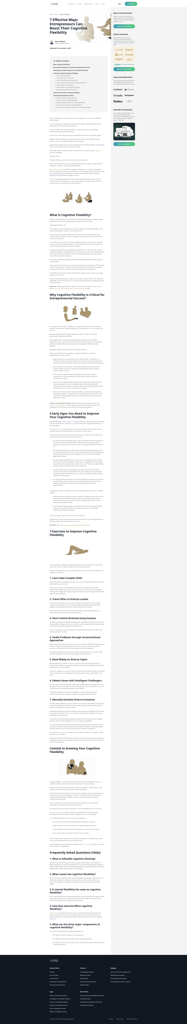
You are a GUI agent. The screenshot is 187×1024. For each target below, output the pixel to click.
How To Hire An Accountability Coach (120, 972)
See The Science (54, 975)
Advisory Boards (88, 4)
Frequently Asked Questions (57, 985)
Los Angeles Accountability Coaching (60, 999)
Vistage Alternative (85, 999)
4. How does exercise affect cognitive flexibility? (69, 105)
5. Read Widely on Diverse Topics (64, 85)
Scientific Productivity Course (88, 982)
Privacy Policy (120, 1019)
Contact (111, 1019)
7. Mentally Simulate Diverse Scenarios (66, 90)
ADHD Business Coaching (117, 975)
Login (119, 4)
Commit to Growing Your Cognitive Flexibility (66, 92)
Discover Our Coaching (124, 26)
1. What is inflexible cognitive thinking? (66, 98)
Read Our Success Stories (124, 69)
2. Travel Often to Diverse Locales (65, 78)
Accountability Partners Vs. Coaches (120, 982)
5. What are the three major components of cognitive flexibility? (73, 107)
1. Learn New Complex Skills (63, 75)
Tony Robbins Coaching (86, 1005)
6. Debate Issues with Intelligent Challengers (68, 87)
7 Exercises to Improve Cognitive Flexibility (65, 73)
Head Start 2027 (84, 985)
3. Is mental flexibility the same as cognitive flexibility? (70, 102)
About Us (52, 972)
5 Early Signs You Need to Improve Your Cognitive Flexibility (70, 70)
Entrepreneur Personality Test (59, 405)
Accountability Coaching (86, 972)
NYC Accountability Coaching (58, 1008)
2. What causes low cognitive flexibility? (66, 100)
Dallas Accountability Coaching (58, 995)
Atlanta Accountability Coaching (58, 1005)
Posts (56, 14)
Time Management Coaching (118, 978)
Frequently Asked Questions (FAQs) (63, 95)
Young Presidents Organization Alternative (92, 995)
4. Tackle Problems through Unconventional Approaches (71, 82)
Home (51, 14)
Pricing (80, 4)
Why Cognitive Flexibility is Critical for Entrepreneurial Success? (71, 67)
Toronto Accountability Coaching (59, 1002)
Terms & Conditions (131, 1019)
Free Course (131, 4)
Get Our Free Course (124, 144)
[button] (71, 4)
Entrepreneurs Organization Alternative (91, 1002)
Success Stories (54, 978)
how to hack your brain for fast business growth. (75, 525)
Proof (102, 4)
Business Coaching (85, 975)
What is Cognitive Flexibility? (61, 64)
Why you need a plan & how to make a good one (70, 288)
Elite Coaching (84, 978)
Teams (97, 4)
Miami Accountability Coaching (58, 1011)
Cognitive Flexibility (64, 14)
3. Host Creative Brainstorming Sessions (67, 80)
